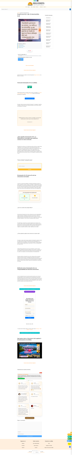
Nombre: (26, 304)
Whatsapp (40, 92)
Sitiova (39, 450)
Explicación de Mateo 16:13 (48, 20)
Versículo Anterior (26, 70)
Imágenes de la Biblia (49, 445)
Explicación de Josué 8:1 (48, 43)
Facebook (28, 93)
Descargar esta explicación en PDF (29, 291)
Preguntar (29, 169)
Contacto (36, 447)
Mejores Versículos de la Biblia (49, 447)
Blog (49, 443)
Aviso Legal (29, 452)
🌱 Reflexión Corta (20, 47)
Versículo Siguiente (33, 70)
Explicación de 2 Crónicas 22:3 (48, 33)
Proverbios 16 (48, 17)
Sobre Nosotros (36, 445)
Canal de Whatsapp (20, 93)
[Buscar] (70, 9)
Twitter (31, 93)
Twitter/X (23, 447)
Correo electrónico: (28, 308)
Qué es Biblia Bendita (36, 443)
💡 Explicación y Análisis (21, 46)
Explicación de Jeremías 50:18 (48, 27)
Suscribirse (29, 317)
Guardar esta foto (29, 40)
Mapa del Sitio (42, 452)
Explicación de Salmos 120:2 (48, 30)
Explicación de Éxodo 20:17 (48, 46)
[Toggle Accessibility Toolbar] (70, 447)
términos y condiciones (31, 315)
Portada (18, 12)
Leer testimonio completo (21, 378)
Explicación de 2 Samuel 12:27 (48, 37)
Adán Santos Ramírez (22, 374)
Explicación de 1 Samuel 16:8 (48, 40)
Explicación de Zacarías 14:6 (48, 24)
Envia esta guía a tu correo (30, 98)
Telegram (24, 93)
